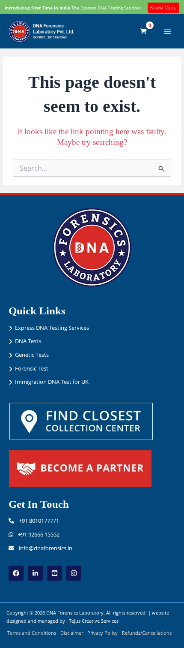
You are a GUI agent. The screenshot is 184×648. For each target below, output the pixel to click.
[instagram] (73, 573)
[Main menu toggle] (167, 31)
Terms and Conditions (31, 633)
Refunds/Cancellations (147, 633)
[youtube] (54, 573)
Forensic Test (31, 368)
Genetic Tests (32, 355)
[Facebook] (16, 573)
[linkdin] (35, 573)
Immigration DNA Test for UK (52, 382)
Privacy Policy (102, 633)
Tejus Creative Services (94, 621)
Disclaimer (71, 633)
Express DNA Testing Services (52, 328)
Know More (163, 7)
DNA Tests (28, 341)
